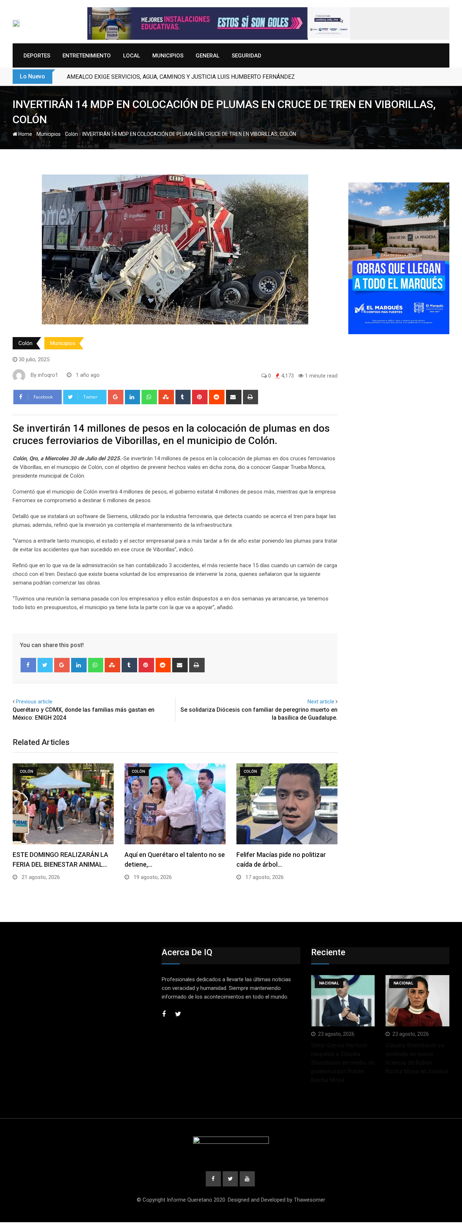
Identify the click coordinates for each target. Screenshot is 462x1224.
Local (131, 55)
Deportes (36, 55)
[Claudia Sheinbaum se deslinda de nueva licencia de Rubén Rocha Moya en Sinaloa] (417, 1000)
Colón (71, 134)
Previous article (34, 701)
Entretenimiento (86, 55)
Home (24, 134)
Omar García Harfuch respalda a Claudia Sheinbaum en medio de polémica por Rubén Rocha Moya (343, 1062)
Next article (321, 701)
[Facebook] (28, 665)
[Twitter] (45, 665)
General (207, 55)
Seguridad (246, 55)
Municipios (167, 55)
